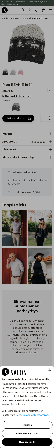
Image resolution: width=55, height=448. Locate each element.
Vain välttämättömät (27, 433)
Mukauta (27, 425)
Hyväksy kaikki (27, 442)
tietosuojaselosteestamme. (32, 415)
